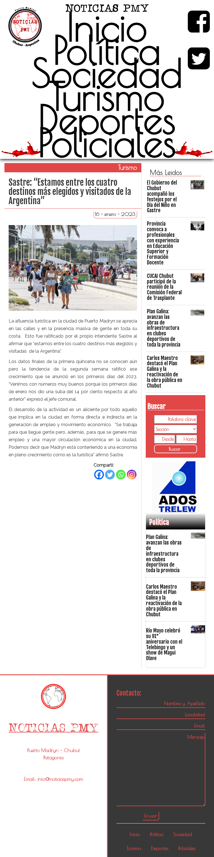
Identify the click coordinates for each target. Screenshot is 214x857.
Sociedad (107, 73)
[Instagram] (132, 474)
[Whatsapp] (121, 474)
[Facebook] (99, 474)
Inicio (107, 27)
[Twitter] (110, 474)
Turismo (107, 96)
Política (107, 50)
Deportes (107, 119)
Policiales (107, 142)
